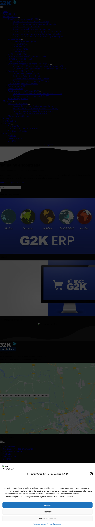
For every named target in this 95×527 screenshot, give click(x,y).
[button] (91, 474)
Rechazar (47, 512)
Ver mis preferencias (47, 519)
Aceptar (47, 505)
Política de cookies (39, 524)
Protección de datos (54, 524)
